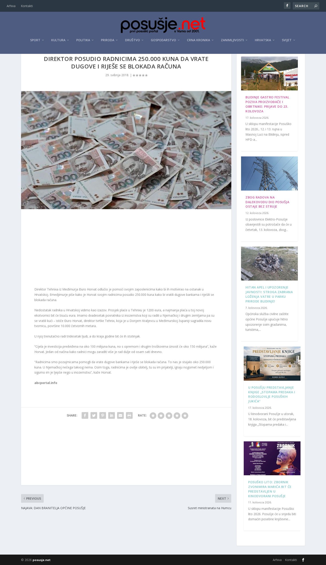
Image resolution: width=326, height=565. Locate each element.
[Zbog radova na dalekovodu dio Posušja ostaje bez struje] (269, 173)
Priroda (107, 40)
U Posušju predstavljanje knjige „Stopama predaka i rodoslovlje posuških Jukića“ (271, 394)
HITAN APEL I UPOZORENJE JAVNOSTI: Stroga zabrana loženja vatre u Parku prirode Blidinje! (269, 294)
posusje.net (42, 560)
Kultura (58, 40)
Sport (35, 40)
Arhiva (11, 6)
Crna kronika (198, 40)
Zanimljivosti (232, 40)
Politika (83, 40)
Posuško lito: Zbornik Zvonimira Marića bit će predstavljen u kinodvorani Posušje (270, 489)
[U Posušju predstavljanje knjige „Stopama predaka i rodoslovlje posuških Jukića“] (272, 364)
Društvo (132, 40)
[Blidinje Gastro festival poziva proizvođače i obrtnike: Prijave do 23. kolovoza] (269, 73)
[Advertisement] (126, 249)
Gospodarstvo (163, 40)
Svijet (287, 40)
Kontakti (27, 6)
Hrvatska (263, 40)
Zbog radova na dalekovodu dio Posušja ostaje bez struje (267, 202)
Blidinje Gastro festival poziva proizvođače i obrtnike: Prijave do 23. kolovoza (267, 104)
